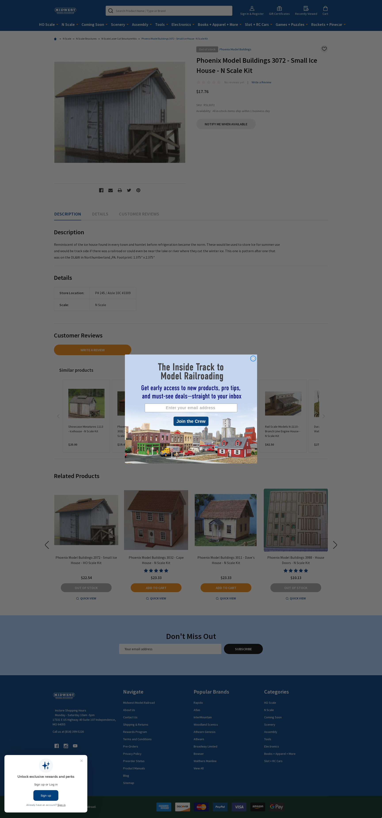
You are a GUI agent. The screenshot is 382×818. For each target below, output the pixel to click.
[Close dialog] (253, 358)
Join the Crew (191, 421)
